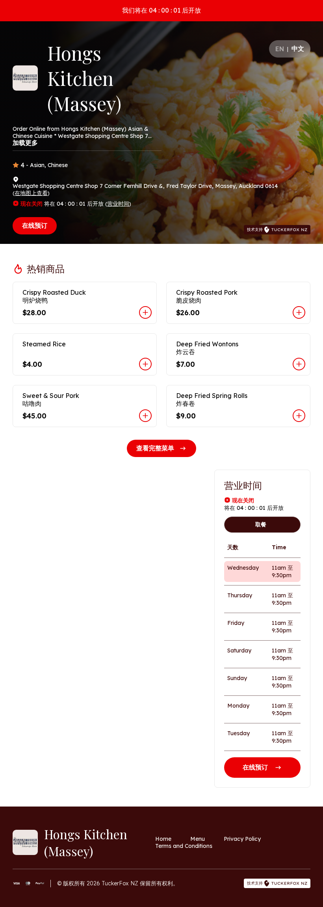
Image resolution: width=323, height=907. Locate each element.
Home (163, 838)
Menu (197, 838)
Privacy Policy (242, 838)
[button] (85, 303)
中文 (297, 48)
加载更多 (25, 143)
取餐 (260, 524)
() (31, 193)
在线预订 (34, 225)
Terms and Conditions (183, 845)
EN (279, 49)
